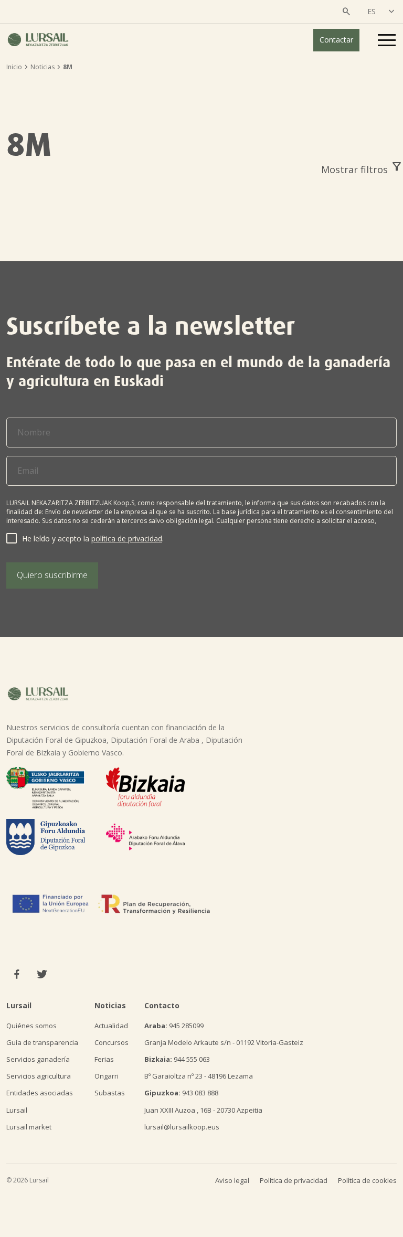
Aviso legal (232, 1180)
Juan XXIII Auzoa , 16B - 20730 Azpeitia (203, 1110)
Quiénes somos (31, 1025)
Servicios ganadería (38, 1059)
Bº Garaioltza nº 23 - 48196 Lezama (198, 1076)
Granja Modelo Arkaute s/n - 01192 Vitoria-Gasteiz (223, 1042)
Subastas (109, 1092)
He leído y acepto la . (93, 538)
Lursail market (28, 1127)
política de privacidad (126, 538)
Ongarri (106, 1076)
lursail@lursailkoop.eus (181, 1127)
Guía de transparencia (42, 1042)
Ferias (104, 1059)
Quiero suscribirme (52, 575)
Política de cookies (367, 1180)
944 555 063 (177, 1059)
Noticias (42, 66)
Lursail (16, 1110)
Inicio (14, 66)
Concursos (111, 1042)
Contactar (336, 40)
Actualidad (111, 1025)
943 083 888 (181, 1092)
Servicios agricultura (38, 1076)
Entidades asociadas (39, 1092)
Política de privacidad (293, 1180)
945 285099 (174, 1025)
